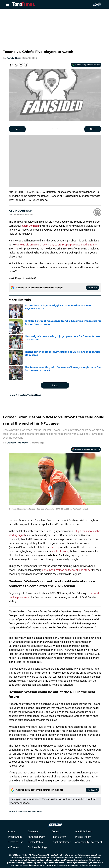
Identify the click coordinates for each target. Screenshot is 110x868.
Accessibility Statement (88, 842)
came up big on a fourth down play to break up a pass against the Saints (56, 244)
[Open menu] (7, 4)
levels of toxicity (61, 551)
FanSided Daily (36, 836)
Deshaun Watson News (30, 811)
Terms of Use (15, 842)
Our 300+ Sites (83, 831)
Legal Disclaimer (61, 842)
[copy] (26, 65)
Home (12, 395)
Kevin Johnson (30, 225)
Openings (33, 831)
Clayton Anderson (17, 442)
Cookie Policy (35, 842)
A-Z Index (13, 847)
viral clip (54, 547)
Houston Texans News (29, 395)
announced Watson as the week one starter (67, 569)
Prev (17, 129)
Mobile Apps (15, 836)
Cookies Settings (37, 847)
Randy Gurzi (14, 58)
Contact (56, 831)
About (11, 831)
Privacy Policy (83, 836)
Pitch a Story (59, 836)
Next (93, 129)
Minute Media (21, 855)
